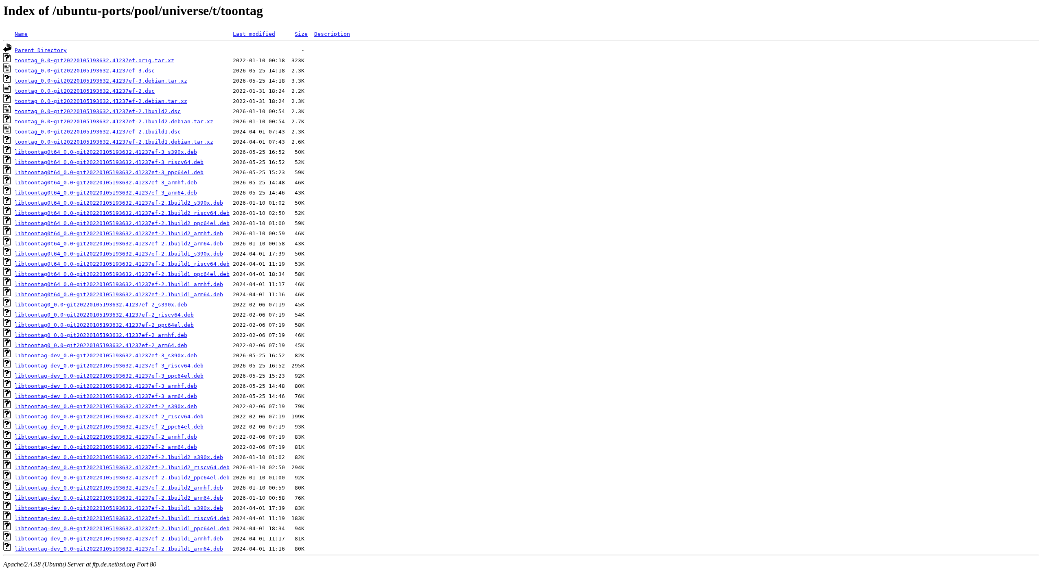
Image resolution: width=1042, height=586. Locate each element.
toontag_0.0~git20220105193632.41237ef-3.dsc (85, 71)
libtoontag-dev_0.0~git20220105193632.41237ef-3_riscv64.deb (109, 366)
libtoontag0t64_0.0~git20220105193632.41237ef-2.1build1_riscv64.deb (122, 264)
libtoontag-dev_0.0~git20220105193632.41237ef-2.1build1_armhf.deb (119, 539)
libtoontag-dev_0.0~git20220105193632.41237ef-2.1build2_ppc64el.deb (122, 477)
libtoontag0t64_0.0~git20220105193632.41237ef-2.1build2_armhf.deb (119, 233)
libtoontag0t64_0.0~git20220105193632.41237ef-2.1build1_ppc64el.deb (122, 274)
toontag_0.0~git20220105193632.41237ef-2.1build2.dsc (98, 111)
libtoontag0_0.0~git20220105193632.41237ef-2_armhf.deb (101, 335)
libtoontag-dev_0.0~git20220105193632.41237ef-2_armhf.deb (106, 437)
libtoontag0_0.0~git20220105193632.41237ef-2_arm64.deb (101, 345)
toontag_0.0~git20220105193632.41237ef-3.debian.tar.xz (101, 81)
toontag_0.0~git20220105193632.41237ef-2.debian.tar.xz (101, 101)
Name (21, 34)
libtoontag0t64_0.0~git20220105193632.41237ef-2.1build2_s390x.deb (119, 203)
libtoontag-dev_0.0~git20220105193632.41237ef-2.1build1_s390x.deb (119, 508)
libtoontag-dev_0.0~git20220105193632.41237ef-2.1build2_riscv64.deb (122, 467)
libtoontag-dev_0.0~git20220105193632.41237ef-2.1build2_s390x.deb (119, 457)
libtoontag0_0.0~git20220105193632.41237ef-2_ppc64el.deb (104, 325)
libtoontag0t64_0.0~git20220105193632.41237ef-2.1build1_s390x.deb (119, 254)
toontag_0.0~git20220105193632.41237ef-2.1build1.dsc (98, 132)
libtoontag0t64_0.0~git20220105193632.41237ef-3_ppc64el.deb (109, 172)
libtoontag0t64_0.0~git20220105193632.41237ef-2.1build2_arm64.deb (119, 244)
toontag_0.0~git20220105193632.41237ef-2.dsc (85, 91)
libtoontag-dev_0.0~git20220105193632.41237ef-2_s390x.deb (106, 406)
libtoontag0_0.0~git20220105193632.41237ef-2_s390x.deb (101, 305)
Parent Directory (41, 50)
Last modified (254, 34)
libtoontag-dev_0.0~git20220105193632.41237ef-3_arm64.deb (106, 396)
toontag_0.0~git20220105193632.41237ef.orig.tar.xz (94, 60)
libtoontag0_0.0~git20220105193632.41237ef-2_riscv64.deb (104, 315)
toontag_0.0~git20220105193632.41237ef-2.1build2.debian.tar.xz (114, 121)
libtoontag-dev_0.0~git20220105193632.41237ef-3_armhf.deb (106, 386)
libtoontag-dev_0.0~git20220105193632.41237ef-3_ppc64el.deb (109, 376)
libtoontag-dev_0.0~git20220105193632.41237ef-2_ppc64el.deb (109, 427)
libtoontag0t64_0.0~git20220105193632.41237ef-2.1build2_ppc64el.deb (122, 223)
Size (301, 34)
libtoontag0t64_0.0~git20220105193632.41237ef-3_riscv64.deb (109, 162)
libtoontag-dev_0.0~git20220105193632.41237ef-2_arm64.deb (106, 447)
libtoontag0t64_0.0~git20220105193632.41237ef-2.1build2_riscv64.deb (122, 213)
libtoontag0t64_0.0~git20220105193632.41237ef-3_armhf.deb (106, 182)
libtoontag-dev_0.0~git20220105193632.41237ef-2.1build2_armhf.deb (119, 488)
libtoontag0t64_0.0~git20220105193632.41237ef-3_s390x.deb (106, 152)
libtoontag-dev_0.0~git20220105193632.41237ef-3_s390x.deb (106, 355)
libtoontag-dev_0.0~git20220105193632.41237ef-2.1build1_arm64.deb (119, 549)
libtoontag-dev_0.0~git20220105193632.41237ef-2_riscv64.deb (109, 416)
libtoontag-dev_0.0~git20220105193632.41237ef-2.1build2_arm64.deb (119, 498)
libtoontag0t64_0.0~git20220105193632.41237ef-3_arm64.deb (106, 193)
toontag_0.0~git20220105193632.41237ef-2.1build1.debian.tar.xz (114, 142)
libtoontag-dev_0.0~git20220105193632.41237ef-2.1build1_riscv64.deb (122, 518)
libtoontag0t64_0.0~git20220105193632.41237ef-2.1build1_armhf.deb (119, 284)
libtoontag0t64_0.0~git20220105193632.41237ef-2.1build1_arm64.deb (119, 294)
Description (332, 34)
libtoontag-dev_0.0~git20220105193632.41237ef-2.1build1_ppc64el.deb (122, 528)
